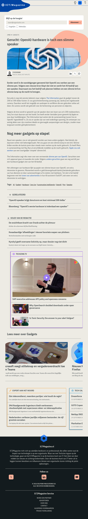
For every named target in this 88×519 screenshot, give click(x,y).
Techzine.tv (21, 254)
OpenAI (58, 185)
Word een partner (44, 498)
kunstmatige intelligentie (46, 185)
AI (14, 185)
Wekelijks (22, 26)
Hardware (25, 185)
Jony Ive (33, 185)
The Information (52, 98)
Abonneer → (76, 22)
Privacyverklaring (44, 511)
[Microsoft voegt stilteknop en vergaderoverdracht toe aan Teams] (35, 353)
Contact (44, 506)
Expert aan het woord (23, 390)
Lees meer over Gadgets (22, 334)
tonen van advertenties (31, 175)
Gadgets (16, 35)
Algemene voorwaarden (44, 508)
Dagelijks (12, 26)
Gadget (18, 185)
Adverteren (44, 500)
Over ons (44, 503)
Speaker (69, 185)
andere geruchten (53, 159)
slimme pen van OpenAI (58, 156)
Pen (64, 185)
